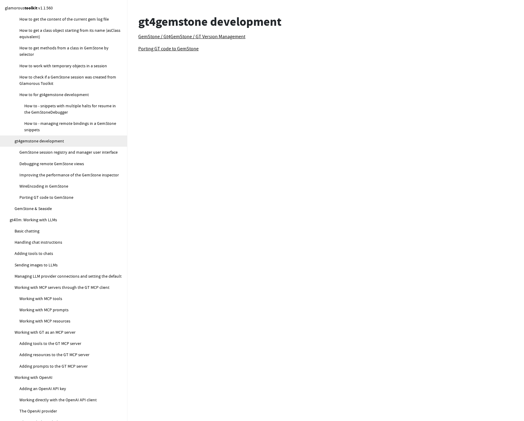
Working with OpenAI (33, 377)
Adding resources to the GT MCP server (54, 354)
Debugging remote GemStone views (51, 163)
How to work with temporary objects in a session (63, 65)
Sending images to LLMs (36, 265)
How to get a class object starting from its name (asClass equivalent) (69, 33)
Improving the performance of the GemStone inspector (69, 175)
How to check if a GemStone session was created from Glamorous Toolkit (67, 80)
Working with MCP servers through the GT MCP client (62, 287)
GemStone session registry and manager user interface (68, 152)
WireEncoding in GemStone (43, 186)
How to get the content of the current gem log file (64, 19)
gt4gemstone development (39, 141)
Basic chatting (27, 231)
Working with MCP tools (40, 298)
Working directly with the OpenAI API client (58, 400)
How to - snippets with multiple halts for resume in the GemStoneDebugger (70, 109)
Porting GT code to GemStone (46, 197)
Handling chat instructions (38, 242)
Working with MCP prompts (44, 309)
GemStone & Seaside (33, 208)
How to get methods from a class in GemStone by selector (64, 51)
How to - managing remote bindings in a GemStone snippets (70, 126)
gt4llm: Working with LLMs (33, 219)
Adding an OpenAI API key (42, 388)
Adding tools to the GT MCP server (50, 343)
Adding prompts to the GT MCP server (53, 366)
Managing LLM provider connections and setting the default (68, 276)
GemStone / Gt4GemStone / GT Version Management (191, 37)
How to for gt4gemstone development (54, 94)
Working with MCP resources (44, 321)
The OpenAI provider (38, 411)
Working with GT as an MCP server (45, 332)
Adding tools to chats (34, 253)
